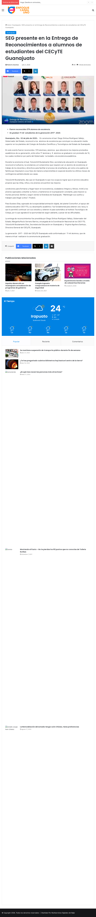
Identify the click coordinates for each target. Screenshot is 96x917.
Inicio (9, 25)
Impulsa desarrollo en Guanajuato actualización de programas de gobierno (18, 285)
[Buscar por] (93, 11)
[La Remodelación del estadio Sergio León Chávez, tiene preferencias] (11, 813)
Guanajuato (16, 25)
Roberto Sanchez (13, 65)
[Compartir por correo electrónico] (51, 246)
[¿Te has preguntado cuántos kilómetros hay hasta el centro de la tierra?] (11, 364)
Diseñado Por (46, 913)
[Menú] (3, 11)
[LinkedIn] (35, 71)
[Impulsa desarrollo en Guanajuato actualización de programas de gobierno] (18, 272)
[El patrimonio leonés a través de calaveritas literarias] (78, 271)
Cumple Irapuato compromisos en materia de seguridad (47, 285)
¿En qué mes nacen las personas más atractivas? (41, 372)
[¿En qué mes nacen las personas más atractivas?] (11, 459)
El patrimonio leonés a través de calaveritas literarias (77, 281)
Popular (16, 341)
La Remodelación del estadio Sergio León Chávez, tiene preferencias (49, 727)
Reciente (46, 341)
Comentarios (77, 341)
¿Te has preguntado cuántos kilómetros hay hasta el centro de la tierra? (51, 360)
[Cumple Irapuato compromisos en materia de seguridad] (48, 272)
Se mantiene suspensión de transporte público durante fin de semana (50, 350)
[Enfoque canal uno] (19, 10)
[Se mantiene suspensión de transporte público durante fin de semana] (11, 353)
